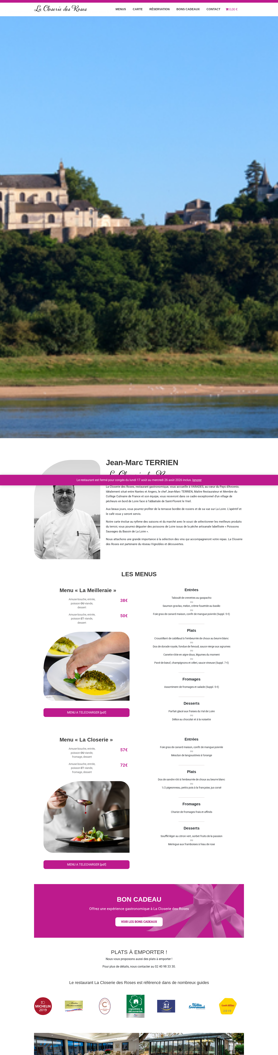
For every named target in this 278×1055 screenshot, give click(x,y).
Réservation (159, 9)
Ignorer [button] (197, 480)
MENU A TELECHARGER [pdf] (86, 712)
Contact (213, 9)
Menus (121, 9)
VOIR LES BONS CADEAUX (139, 922)
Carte (138, 9)
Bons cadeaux (188, 9)
